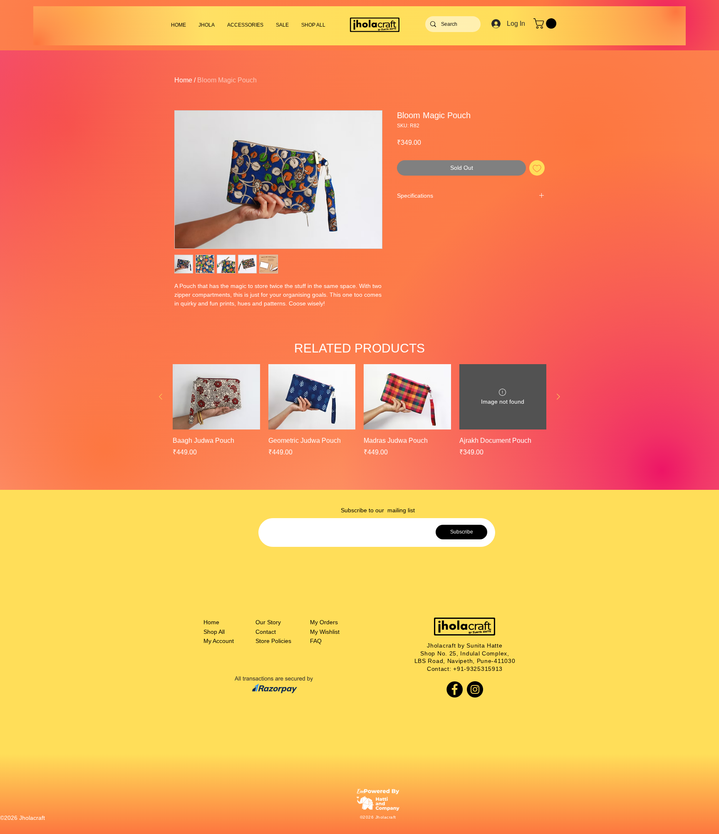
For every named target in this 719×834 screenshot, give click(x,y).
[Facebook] (454, 689)
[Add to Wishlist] (537, 168)
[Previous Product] (161, 397)
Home (183, 80)
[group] (359, 411)
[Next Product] (558, 397)
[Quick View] (216, 396)
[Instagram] (475, 689)
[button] (245, 25)
